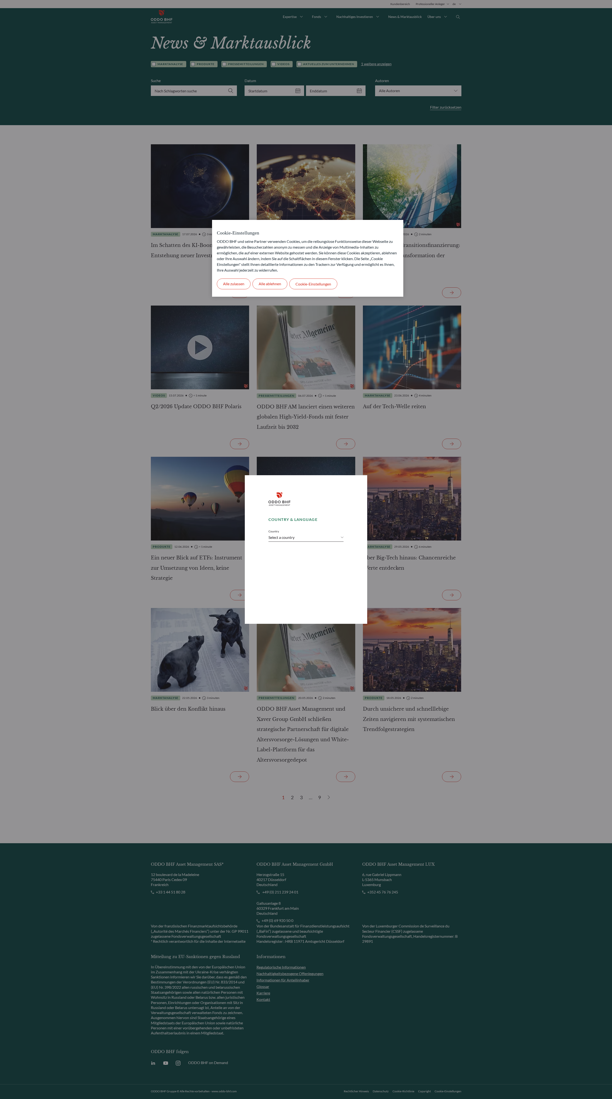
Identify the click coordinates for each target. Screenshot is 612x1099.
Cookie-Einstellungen (313, 284)
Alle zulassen (233, 283)
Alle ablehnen (270, 283)
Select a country (281, 537)
